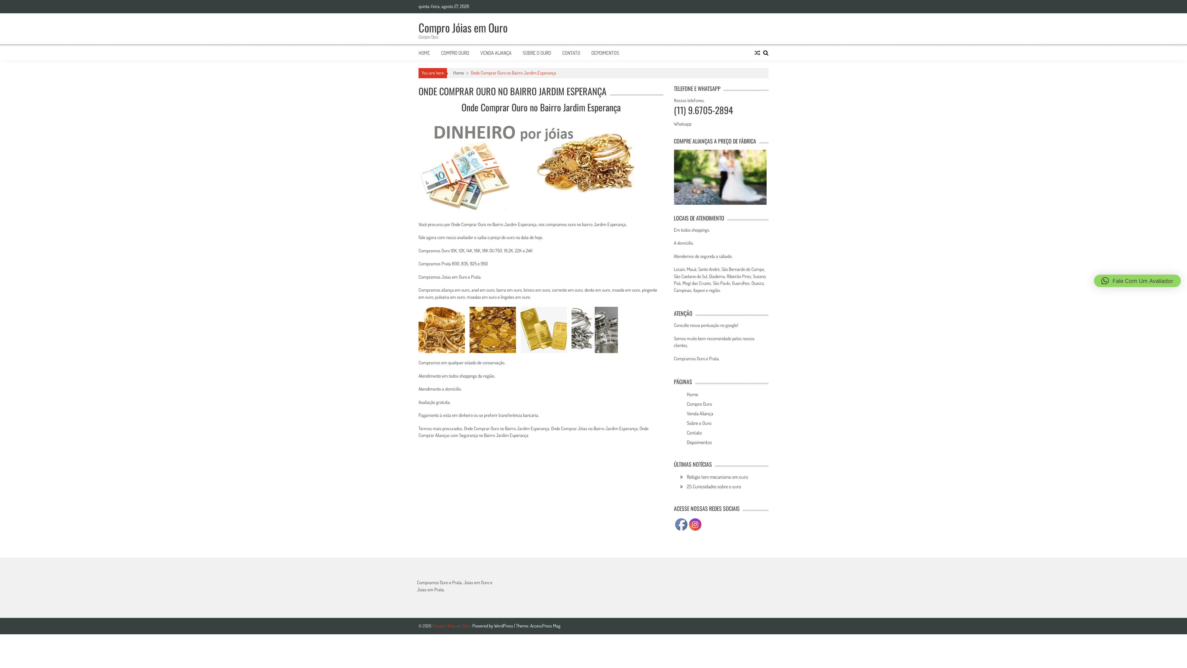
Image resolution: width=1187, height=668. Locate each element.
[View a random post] (757, 52)
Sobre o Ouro (537, 53)
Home (424, 53)
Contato (571, 53)
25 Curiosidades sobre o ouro (714, 486)
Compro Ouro (455, 53)
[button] (1137, 281)
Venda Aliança (496, 53)
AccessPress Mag (545, 626)
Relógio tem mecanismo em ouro (717, 477)
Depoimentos (605, 53)
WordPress (504, 626)
